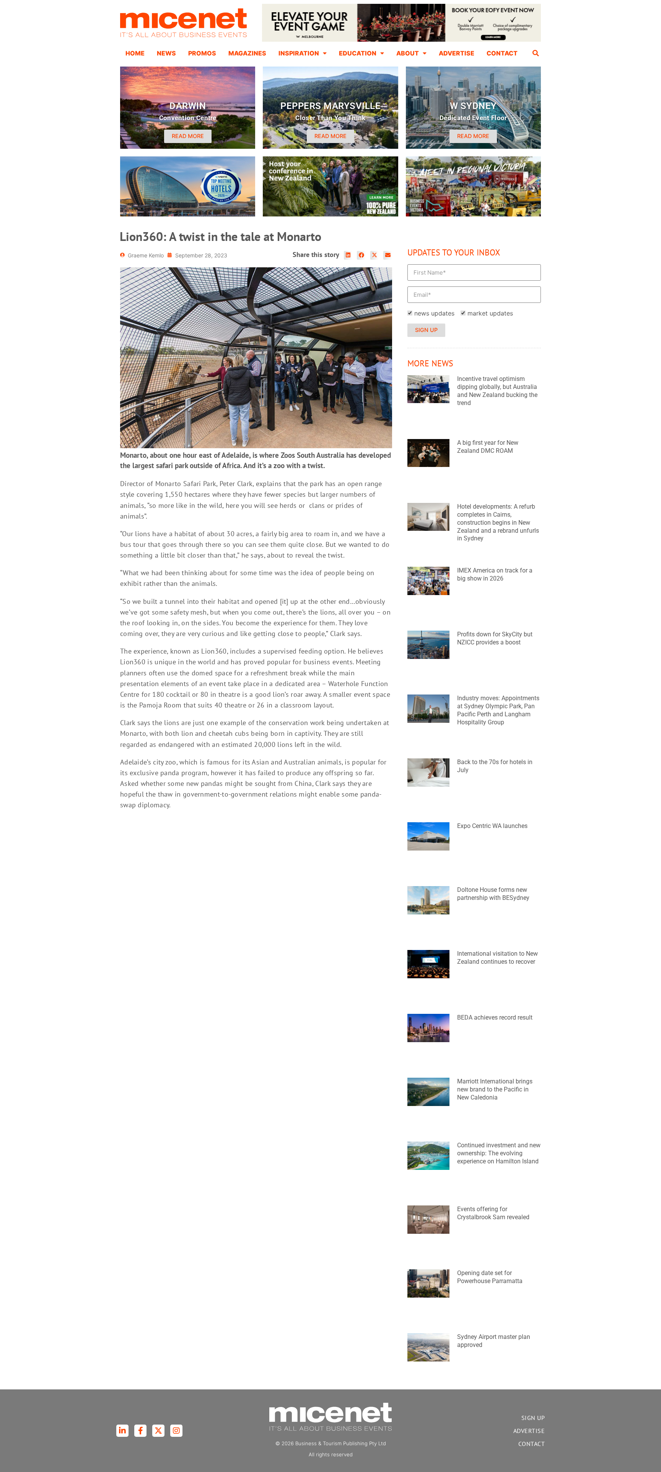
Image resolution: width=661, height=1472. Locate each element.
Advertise (456, 53)
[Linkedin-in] (122, 1431)
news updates (434, 313)
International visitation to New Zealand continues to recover (497, 957)
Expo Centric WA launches (492, 826)
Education (357, 53)
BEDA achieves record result (494, 1017)
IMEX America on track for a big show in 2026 (494, 574)
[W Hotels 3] (187, 214)
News (166, 53)
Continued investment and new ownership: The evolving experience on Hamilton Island (499, 1153)
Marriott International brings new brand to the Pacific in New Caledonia (494, 1089)
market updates (490, 313)
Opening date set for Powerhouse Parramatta (490, 1277)
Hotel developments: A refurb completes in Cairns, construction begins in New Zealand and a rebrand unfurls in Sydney (498, 522)
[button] (536, 53)
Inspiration (298, 53)
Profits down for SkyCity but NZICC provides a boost (494, 638)
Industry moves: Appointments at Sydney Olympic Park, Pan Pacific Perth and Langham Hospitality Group (498, 710)
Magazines (247, 53)
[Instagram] (176, 1431)
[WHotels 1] (401, 40)
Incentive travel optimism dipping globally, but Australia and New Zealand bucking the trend (497, 390)
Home (135, 53)
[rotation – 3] (473, 214)
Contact (502, 53)
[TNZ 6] (330, 214)
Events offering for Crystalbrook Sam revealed (493, 1213)
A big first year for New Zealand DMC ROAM (487, 446)
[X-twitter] (158, 1431)
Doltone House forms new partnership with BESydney (493, 893)
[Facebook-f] (140, 1431)
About (407, 53)
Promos (202, 53)
